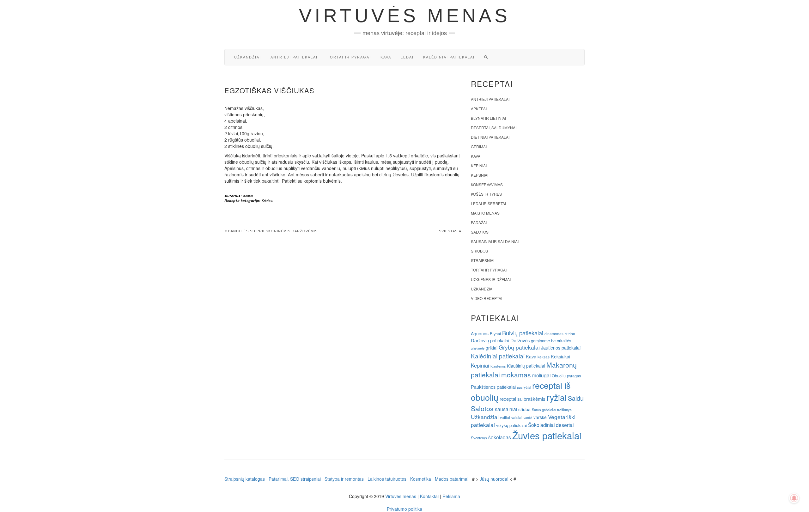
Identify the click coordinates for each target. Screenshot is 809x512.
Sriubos (267, 200)
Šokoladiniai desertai (551, 424)
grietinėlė (477, 348)
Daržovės (520, 340)
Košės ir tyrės (486, 194)
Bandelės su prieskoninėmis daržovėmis (273, 231)
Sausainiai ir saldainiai (495, 241)
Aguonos (480, 333)
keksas (544, 356)
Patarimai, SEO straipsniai (295, 479)
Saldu (576, 398)
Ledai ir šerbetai (488, 203)
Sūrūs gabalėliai (544, 409)
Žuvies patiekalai (546, 435)
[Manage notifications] (794, 498)
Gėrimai (479, 146)
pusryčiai (524, 387)
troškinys (564, 409)
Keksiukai (560, 356)
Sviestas (448, 231)
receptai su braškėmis (522, 398)
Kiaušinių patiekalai (526, 366)
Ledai (407, 57)
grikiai (491, 347)
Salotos (480, 232)
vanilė (528, 417)
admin (248, 195)
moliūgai (541, 375)
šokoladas (499, 437)
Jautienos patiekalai (561, 347)
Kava (385, 57)
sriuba (524, 409)
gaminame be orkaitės (551, 341)
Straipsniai (482, 260)
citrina (570, 333)
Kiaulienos (498, 366)
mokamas (516, 374)
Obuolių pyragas (566, 376)
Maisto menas (485, 213)
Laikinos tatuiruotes (387, 479)
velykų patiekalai (511, 425)
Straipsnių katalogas (244, 479)
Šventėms (479, 437)
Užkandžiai (247, 57)
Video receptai (486, 298)
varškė (540, 417)
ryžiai (557, 397)
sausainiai (506, 408)
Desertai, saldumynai (493, 127)
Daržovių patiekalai (490, 340)
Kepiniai (479, 165)
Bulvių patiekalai (522, 333)
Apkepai (479, 108)
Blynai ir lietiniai (488, 118)
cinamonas (553, 333)
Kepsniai (479, 175)
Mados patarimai (451, 479)
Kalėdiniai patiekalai (449, 57)
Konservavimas (487, 184)
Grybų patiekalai (519, 347)
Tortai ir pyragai (349, 57)
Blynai (495, 334)
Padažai (479, 222)
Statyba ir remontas (344, 479)
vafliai (505, 417)
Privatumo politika (404, 509)
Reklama (451, 496)
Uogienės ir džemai (491, 279)
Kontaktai (429, 496)
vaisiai (516, 417)
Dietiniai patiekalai (490, 137)
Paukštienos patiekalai (493, 386)
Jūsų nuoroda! (494, 479)
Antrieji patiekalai (294, 57)
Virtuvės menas (404, 15)
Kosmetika (420, 479)
